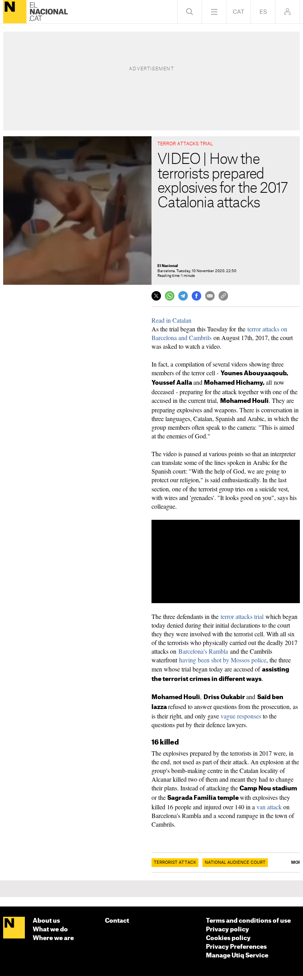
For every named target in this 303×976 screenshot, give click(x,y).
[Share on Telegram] (183, 296)
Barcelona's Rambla (203, 651)
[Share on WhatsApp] (169, 296)
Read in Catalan (171, 320)
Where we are (53, 938)
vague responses (241, 716)
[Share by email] (210, 296)
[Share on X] (156, 296)
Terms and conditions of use (248, 921)
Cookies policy (228, 938)
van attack (269, 807)
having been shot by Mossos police (222, 660)
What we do (50, 930)
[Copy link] (223, 296)
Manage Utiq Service (237, 956)
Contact (117, 921)
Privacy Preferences (236, 947)
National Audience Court (235, 863)
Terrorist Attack (175, 863)
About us (46, 921)
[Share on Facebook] (196, 296)
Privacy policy (227, 930)
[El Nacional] (14, 11)
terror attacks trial (242, 616)
